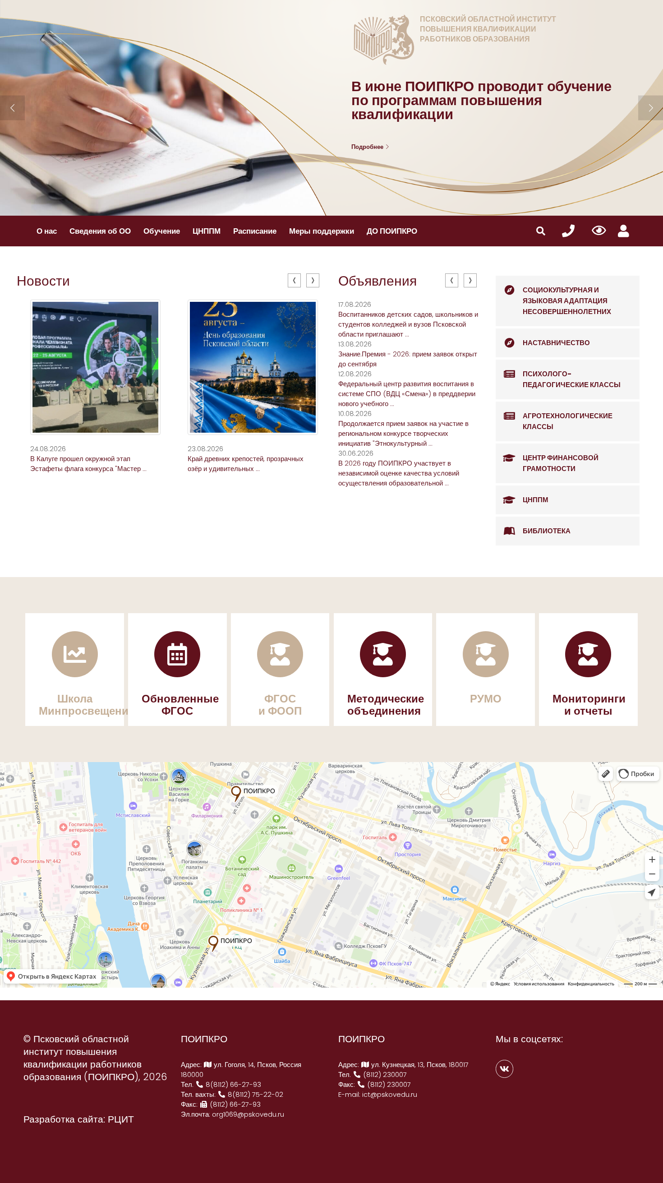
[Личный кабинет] (623, 231)
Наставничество (556, 342)
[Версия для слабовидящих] (599, 231)
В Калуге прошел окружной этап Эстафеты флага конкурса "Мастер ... (88, 463)
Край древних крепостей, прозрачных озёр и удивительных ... (246, 463)
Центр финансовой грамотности (561, 463)
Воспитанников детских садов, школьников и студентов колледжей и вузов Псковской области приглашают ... (408, 324)
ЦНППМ (207, 231)
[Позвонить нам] (568, 231)
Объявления (377, 281)
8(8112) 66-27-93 (232, 1084)
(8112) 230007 (384, 1074)
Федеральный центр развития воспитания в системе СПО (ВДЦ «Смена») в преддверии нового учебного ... (406, 393)
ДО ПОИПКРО (392, 231)
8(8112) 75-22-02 (254, 1094)
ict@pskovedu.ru (389, 1094)
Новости (43, 281)
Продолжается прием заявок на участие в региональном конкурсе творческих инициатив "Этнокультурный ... (403, 433)
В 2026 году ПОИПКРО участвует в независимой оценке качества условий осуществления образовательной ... (398, 473)
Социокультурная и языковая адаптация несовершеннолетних (567, 300)
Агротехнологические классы (567, 421)
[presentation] (294, 280)
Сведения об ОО (100, 231)
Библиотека (547, 531)
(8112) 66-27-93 (234, 1104)
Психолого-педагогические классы (572, 379)
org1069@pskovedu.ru (248, 1114)
